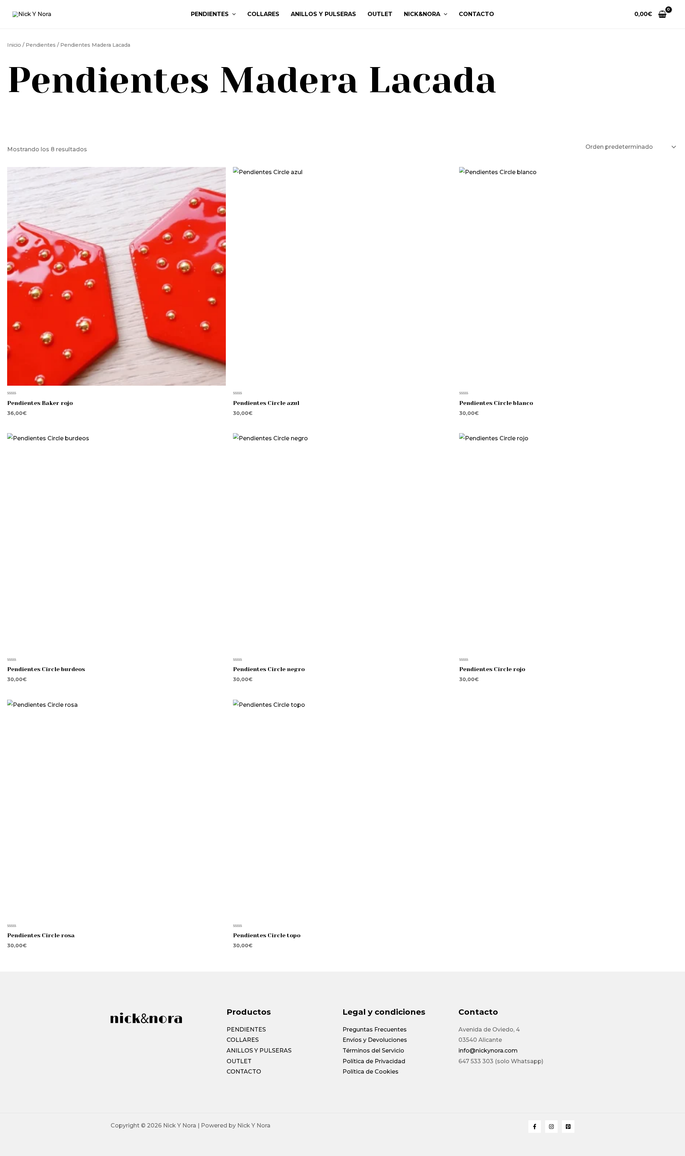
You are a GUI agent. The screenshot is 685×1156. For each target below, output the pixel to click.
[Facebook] (534, 1126)
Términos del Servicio (373, 1050)
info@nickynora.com (488, 1050)
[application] (232, 14)
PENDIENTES (210, 14)
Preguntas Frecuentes (374, 1029)
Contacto (476, 14)
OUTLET (379, 14)
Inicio (14, 45)
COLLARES (263, 14)
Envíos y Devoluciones (374, 1039)
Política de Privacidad (373, 1061)
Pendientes (41, 45)
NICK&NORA (422, 14)
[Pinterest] (568, 1126)
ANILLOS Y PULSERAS (323, 14)
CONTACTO (244, 1071)
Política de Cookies (370, 1071)
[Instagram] (551, 1126)
